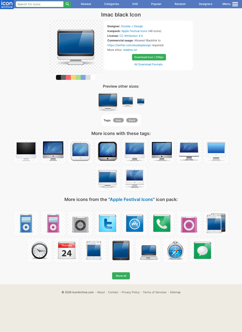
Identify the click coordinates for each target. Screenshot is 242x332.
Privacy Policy (131, 292)
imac (118, 120)
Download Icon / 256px (149, 57)
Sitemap (175, 292)
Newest (86, 4)
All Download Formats (148, 64)
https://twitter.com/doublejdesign (129, 45)
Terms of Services (155, 292)
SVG (135, 4)
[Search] (67, 4)
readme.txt (130, 49)
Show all (121, 275)
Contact (113, 292)
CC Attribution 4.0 (131, 35)
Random (180, 4)
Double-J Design (132, 26)
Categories (111, 4)
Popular (156, 4)
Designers (205, 4)
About (101, 292)
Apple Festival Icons (134, 31)
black (132, 120)
